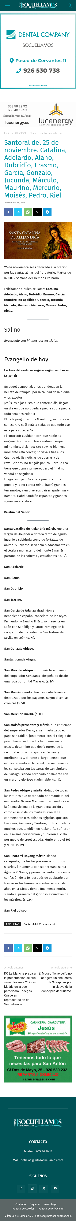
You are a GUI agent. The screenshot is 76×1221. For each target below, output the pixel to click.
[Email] (37, 212)
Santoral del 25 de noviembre (41, 924)
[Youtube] (55, 1189)
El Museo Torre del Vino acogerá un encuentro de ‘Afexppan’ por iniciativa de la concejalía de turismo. (55, 982)
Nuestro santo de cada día (46, 133)
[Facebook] (8, 212)
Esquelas (35, 1204)
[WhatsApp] (28, 212)
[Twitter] (18, 212)
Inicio (7, 133)
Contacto (20, 1204)
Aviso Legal (50, 1204)
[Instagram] (32, 1188)
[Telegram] (47, 212)
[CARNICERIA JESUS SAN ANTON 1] (38, 1081)
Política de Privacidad (51, 1208)
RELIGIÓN (20, 133)
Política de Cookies (23, 1208)
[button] (7, 5)
